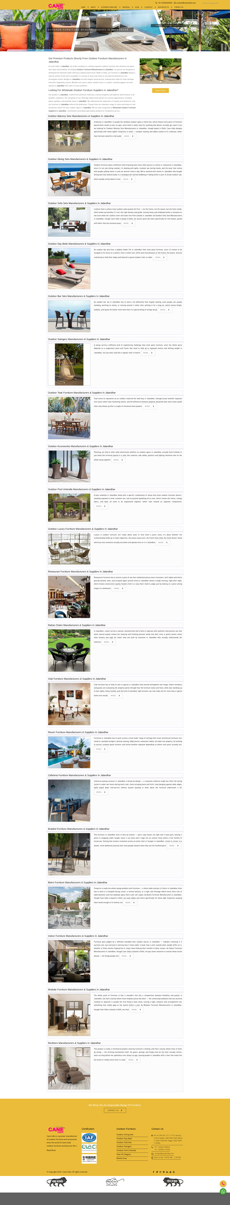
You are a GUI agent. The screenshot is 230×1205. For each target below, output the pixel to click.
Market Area (122, 1158)
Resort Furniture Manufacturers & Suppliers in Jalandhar (78, 732)
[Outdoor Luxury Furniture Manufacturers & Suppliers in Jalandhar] (69, 548)
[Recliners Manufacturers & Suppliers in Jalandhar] (69, 1068)
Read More (51, 1150)
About (93, 7)
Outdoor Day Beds (124, 1138)
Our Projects (163, 7)
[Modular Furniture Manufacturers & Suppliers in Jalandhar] (69, 1015)
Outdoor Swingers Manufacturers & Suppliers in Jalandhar (79, 339)
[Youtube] (170, 1172)
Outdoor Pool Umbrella (126, 1150)
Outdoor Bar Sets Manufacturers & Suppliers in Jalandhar (79, 296)
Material (126, 7)
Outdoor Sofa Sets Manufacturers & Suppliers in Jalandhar (79, 203)
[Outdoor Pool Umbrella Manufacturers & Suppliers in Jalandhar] (69, 507)
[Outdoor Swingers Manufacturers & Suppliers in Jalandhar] (69, 364)
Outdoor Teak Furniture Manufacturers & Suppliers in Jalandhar (82, 392)
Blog (137, 7)
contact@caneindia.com (164, 1153)
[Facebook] (153, 1172)
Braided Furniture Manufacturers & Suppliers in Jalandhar (78, 829)
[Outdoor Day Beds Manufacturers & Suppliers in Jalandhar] (69, 268)
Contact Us (178, 7)
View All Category (124, 1154)
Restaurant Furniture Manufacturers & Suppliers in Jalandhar (80, 571)
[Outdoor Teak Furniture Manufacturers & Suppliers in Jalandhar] (69, 418)
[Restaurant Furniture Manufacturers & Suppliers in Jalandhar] (69, 597)
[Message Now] (223, 1191)
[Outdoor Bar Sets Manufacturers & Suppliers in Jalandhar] (69, 316)
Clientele (148, 7)
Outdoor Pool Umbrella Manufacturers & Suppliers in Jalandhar (81, 489)
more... (127, 136)
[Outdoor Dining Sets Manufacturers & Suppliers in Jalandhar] (69, 179)
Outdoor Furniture (109, 7)
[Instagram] (160, 1172)
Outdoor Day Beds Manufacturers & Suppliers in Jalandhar (79, 243)
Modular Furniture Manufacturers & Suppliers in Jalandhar (79, 989)
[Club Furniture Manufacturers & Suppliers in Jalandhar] (69, 704)
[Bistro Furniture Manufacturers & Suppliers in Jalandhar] (69, 907)
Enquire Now (160, 90)
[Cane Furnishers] (56, 4)
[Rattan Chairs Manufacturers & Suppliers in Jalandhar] (69, 650)
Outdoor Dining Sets (125, 1134)
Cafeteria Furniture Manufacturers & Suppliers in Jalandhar (79, 775)
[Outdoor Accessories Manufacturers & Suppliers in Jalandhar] (69, 466)
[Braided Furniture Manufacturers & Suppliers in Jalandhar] (69, 854)
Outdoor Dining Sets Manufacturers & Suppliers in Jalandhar (80, 159)
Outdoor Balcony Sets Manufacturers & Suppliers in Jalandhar (81, 116)
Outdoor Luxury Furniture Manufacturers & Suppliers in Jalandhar (83, 529)
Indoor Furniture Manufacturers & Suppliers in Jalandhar (78, 936)
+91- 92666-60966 (162, 1147)
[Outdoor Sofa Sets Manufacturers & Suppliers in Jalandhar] (69, 222)
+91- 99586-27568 (162, 1149)
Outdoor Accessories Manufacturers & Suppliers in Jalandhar (80, 446)
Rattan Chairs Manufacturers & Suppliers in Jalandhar (77, 625)
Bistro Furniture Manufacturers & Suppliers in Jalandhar (77, 882)
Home (83, 7)
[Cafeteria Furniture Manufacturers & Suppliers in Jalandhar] (69, 800)
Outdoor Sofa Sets (124, 1142)
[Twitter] (157, 1172)
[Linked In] (167, 1172)
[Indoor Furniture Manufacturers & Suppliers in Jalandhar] (69, 961)
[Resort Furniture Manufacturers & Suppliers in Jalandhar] (69, 752)
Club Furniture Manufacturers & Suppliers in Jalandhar (77, 678)
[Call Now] (223, 1183)
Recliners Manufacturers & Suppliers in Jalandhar (74, 1043)
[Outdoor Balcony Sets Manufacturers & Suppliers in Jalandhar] (69, 136)
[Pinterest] (163, 1172)
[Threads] (173, 1172)
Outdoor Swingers (124, 1146)
